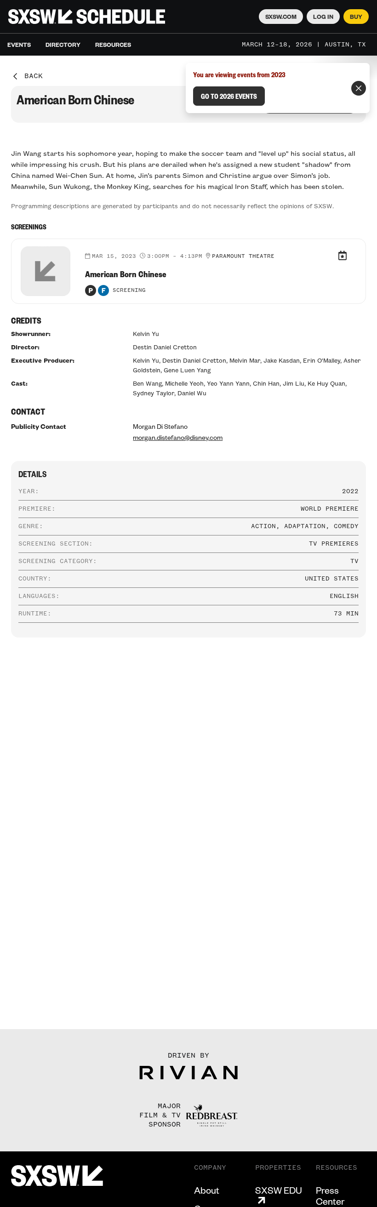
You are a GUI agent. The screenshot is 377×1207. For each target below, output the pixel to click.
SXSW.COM (281, 16)
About (206, 1190)
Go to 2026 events (229, 96)
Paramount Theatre (243, 256)
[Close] (358, 88)
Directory (63, 44)
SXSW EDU (278, 1190)
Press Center (330, 1195)
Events (19, 44)
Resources (113, 44)
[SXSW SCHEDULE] (86, 16)
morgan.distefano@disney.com (178, 437)
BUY (356, 16)
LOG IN (323, 16)
